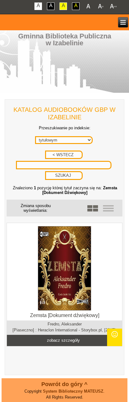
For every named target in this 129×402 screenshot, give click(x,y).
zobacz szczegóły (63, 340)
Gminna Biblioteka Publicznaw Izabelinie (64, 39)
